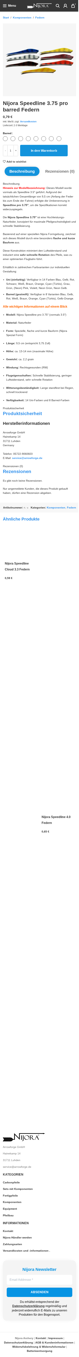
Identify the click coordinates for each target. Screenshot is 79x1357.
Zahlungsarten (12, 1244)
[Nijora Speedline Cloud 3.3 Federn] (21, 543)
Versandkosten (28, 121)
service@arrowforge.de (27, 458)
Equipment (10, 1208)
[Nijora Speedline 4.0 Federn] (58, 670)
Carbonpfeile (11, 1182)
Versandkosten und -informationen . (26, 1250)
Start (6, 17)
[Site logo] (39, 5)
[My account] (65, 6)
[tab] (22, 171)
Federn (39, 17)
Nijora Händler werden (17, 1237)
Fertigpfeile (10, 1195)
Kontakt (8, 1231)
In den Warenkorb (44, 150)
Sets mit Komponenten (18, 1188)
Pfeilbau (8, 1215)
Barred (7, 133)
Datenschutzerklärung (28, 1306)
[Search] (58, 6)
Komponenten (22, 17)
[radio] (5, 138)
